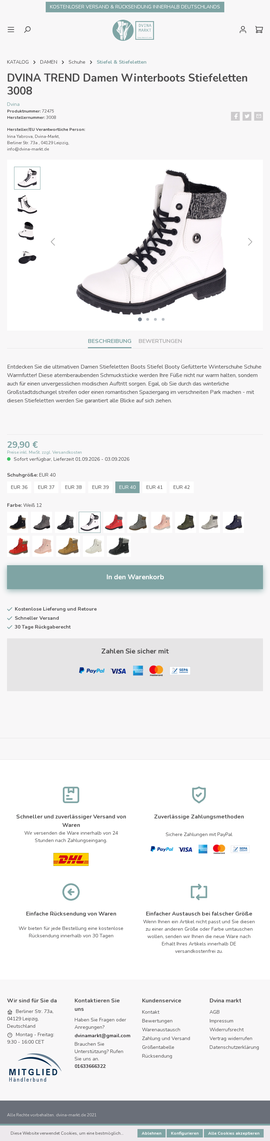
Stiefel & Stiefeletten (122, 62)
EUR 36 (19, 487)
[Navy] (233, 522)
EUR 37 (46, 487)
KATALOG (18, 62)
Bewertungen (157, 1021)
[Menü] (13, 30)
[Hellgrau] (209, 522)
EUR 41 (154, 487)
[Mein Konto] (243, 30)
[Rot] (18, 546)
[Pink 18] (42, 546)
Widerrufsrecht (227, 1029)
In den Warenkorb (135, 577)
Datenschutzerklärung (234, 1047)
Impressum (221, 1021)
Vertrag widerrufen (231, 1038)
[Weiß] (93, 546)
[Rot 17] (113, 522)
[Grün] (185, 522)
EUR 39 (100, 487)
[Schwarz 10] (65, 522)
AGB (215, 1012)
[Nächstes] (250, 242)
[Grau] (137, 522)
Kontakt (150, 1012)
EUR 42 (181, 487)
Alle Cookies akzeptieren (233, 1133)
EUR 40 (127, 487)
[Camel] (68, 546)
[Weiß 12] (90, 522)
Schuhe (77, 62)
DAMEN (48, 62)
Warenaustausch (161, 1029)
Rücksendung (157, 1056)
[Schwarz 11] (119, 546)
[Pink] (161, 522)
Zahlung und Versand (166, 1038)
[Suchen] (27, 30)
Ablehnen (151, 1133)
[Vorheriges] (52, 242)
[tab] (109, 341)
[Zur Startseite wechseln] (132, 30)
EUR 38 (73, 487)
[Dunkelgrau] (41, 522)
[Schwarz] (17, 522)
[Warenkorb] (257, 30)
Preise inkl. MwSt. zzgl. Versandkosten (44, 452)
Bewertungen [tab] (160, 341)
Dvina (13, 104)
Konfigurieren (185, 1133)
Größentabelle (158, 1047)
